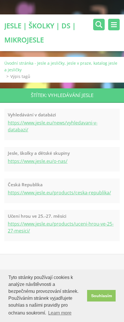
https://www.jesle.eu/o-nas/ (37, 161)
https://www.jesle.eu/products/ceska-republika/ (59, 192)
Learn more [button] (60, 312)
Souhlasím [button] (101, 295)
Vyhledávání (99, 24)
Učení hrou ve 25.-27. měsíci (37, 216)
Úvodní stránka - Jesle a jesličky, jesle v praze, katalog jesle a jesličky (60, 66)
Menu (114, 24)
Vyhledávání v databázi (32, 115)
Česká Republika (25, 184)
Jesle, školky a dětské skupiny (39, 153)
